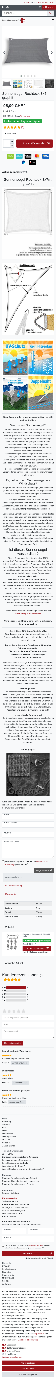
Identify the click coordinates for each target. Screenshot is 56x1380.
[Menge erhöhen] (12, 141)
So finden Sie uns (10, 1201)
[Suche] (50, 13)
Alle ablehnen (28, 1368)
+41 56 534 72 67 (46, 2)
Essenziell (11, 1345)
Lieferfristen (7, 1133)
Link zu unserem (12, 1213)
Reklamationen (9, 1216)
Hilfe (4, 1127)
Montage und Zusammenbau (15, 1207)
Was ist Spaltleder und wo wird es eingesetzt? (23, 1169)
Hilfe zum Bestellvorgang (13, 1210)
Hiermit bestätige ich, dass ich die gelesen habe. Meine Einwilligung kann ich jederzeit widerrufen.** (27, 1247)
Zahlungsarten (8, 1146)
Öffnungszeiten (9, 1137)
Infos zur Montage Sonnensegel (16, 1160)
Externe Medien (14, 1351)
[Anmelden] (3, 7)
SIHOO (5, 1281)
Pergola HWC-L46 (10, 1193)
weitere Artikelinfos (13, 877)
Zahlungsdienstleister (16, 1348)
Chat (26, 2)
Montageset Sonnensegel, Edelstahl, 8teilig (36, 935)
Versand (6, 1143)
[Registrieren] (7, 7)
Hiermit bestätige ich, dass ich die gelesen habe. (26, 863)
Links (4, 1130)
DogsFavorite (8, 1275)
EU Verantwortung (13, 885)
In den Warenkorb (33, 143)
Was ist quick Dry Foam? (13, 1166)
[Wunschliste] (40, 7)
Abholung (6, 1121)
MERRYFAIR (8, 1278)
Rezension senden (12, 1043)
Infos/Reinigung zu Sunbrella (15, 1163)
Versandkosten (25, 116)
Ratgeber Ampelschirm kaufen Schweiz (20, 1178)
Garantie (6, 1124)
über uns (6, 1140)
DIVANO (6, 1266)
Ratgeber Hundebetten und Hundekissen (20, 1181)
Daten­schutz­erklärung (28, 1340)
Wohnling (6, 1284)
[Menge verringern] (12, 146)
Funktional (11, 1354)
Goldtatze (6, 1272)
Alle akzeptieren (28, 1363)
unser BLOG (7, 1154)
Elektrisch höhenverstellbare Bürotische (20, 1157)
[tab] (28, 877)
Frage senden (42, 870)
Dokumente (10, 894)
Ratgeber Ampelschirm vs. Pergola (18, 1184)
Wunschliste (11, 133)
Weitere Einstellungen (12, 1357)
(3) (22, 127)
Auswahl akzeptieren (28, 1374)
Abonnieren (27, 1253)
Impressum (39, 1334)
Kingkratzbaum (9, 1269)
